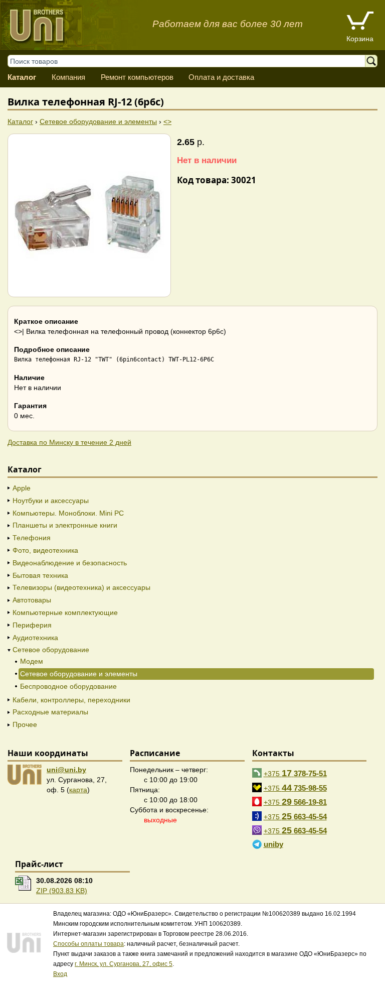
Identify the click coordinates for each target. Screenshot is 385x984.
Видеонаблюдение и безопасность (70, 563)
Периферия (32, 625)
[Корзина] (360, 22)
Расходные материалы (50, 712)
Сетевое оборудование (51, 650)
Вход (60, 973)
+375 (295, 773)
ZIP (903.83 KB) (61, 891)
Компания (68, 77)
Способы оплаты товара (88, 943)
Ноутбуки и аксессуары (51, 501)
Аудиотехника (35, 638)
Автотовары (32, 600)
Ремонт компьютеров (137, 77)
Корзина (359, 39)
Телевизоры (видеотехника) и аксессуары (81, 587)
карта (78, 790)
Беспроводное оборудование (68, 686)
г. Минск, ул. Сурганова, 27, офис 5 (123, 963)
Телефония (32, 538)
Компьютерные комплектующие (65, 612)
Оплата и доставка (221, 77)
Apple (22, 488)
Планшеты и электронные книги (65, 525)
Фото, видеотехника (45, 550)
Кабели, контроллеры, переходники (71, 700)
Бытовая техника (40, 575)
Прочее (25, 724)
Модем (31, 661)
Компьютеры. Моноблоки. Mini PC (68, 513)
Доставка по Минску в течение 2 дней (69, 442)
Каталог (22, 77)
